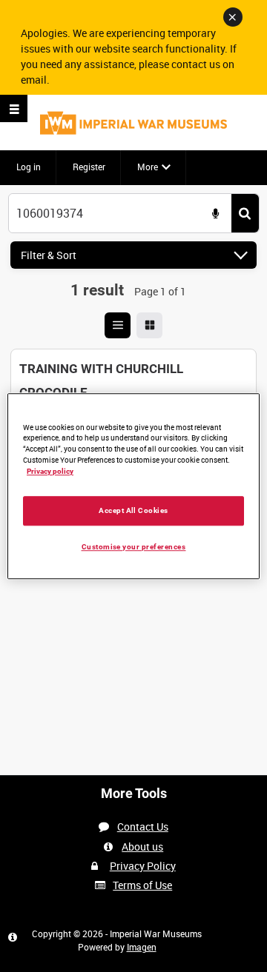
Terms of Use (142, 885)
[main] (133, 385)
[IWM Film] (133, 122)
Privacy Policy (143, 866)
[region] (133, 486)
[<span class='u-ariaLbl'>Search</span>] (245, 213)
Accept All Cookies (133, 510)
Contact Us (142, 827)
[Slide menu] (13, 108)
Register (89, 166)
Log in (28, 166)
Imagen (141, 947)
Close (233, 17)
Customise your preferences (134, 547)
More (147, 166)
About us (142, 846)
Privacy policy (50, 471)
